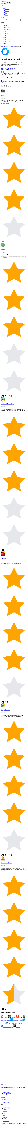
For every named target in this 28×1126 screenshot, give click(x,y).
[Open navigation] (8, 3)
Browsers (7, 44)
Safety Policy (6, 1102)
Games (6, 37)
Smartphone (6, 1121)
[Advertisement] (14, 1042)
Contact (5, 1101)
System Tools (8, 39)
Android (7, 11)
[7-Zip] (3, 92)
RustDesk (13, 46)
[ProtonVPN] (3, 246)
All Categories (6, 1092)
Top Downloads (7, 1093)
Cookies (5, 1111)
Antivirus (7, 31)
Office (6, 35)
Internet (7, 27)
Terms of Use (6, 1108)
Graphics (7, 33)
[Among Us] (3, 555)
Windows (7, 9)
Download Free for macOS (8, 68)
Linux (6, 15)
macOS (5, 1117)
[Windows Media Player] (3, 401)
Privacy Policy (6, 1107)
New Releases (6, 1094)
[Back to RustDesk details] (23, 74)
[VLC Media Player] (3, 860)
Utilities (7, 25)
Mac (6, 13)
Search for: (3, 20)
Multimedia (7, 29)
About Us (5, 1099)
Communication (8, 41)
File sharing (7, 46)
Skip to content (4, 1)
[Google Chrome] (3, 707)
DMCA (5, 1109)
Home (2, 46)
